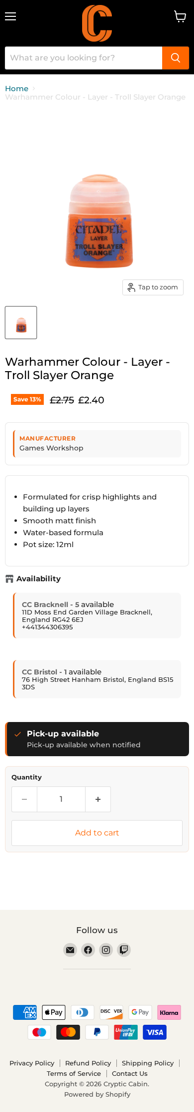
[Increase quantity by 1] (98, 799)
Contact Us (130, 1073)
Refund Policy (88, 1063)
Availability (38, 578)
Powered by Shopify (97, 1094)
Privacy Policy (31, 1063)
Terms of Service (74, 1073)
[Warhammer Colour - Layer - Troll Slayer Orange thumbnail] (20, 322)
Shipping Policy (148, 1063)
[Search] (175, 58)
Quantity (26, 777)
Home (16, 88)
